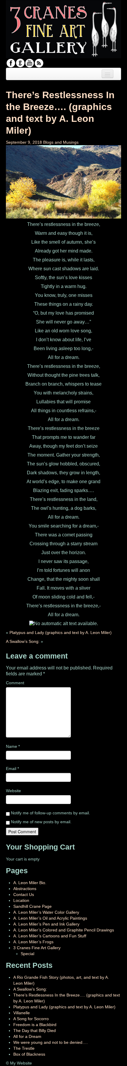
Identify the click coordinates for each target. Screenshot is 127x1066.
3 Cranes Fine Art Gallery (37, 947)
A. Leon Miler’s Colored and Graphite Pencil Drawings (63, 930)
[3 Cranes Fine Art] (63, 28)
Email (12, 768)
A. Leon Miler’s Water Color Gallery (46, 912)
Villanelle (21, 1012)
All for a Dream (27, 1036)
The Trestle (24, 1048)
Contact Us (23, 894)
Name (13, 746)
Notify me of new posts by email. (41, 821)
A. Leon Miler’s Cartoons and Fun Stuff (49, 936)
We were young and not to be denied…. (50, 1042)
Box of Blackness (29, 1054)
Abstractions (24, 888)
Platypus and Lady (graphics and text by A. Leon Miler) (60, 632)
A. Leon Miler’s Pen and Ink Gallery (46, 924)
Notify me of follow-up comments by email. (50, 813)
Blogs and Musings (61, 142)
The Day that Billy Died (34, 1030)
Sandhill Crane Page (32, 906)
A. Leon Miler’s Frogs (33, 941)
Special (27, 953)
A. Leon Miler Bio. (29, 882)
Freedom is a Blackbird (34, 1024)
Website (13, 790)
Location (21, 900)
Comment (15, 682)
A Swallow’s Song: (23, 641)
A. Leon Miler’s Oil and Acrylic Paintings (50, 918)
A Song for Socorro (31, 1018)
